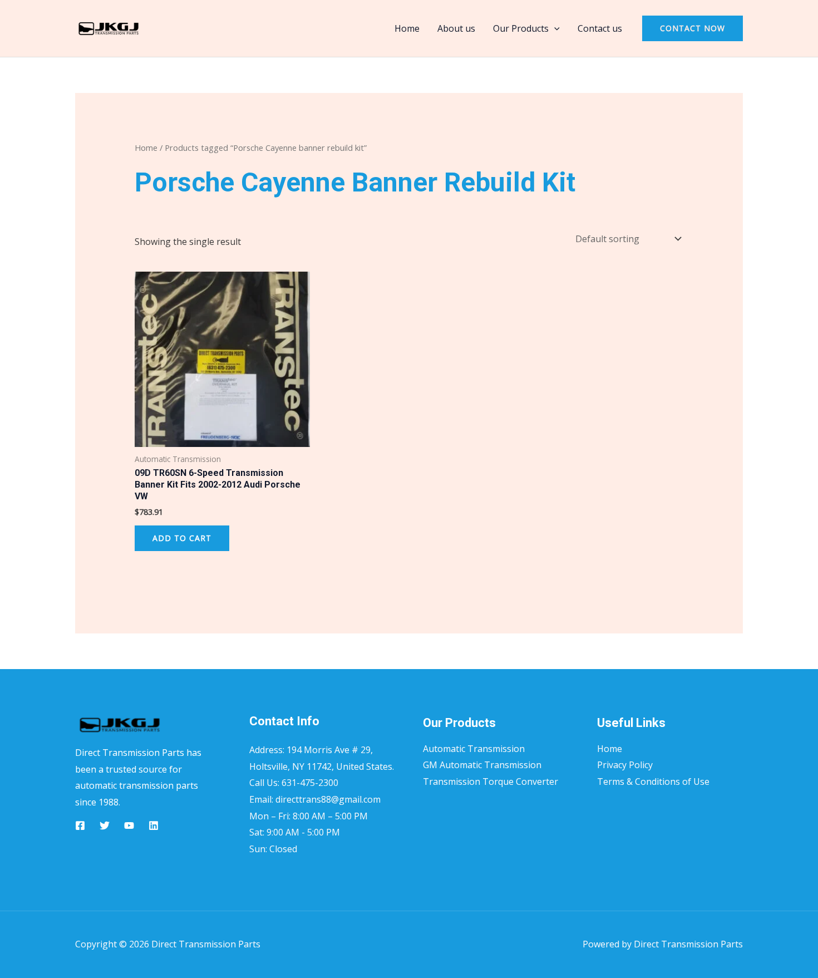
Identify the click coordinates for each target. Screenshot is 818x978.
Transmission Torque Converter (490, 781)
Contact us (600, 28)
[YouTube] (129, 825)
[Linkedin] (154, 825)
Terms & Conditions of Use (653, 781)
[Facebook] (80, 825)
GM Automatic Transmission (482, 765)
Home (407, 28)
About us (456, 28)
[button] (554, 28)
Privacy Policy (625, 765)
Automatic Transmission (474, 749)
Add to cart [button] (181, 538)
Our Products (521, 28)
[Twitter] (105, 825)
